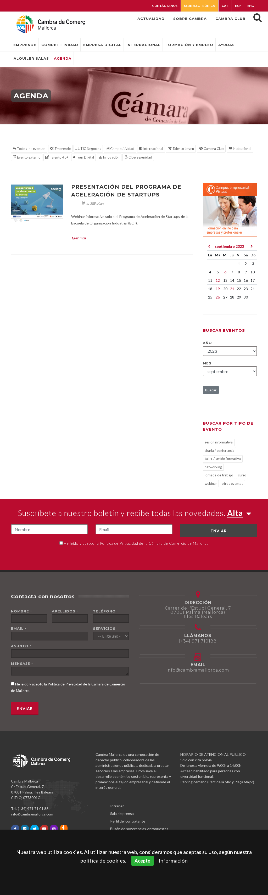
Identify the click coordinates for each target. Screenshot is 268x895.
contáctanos (164, 6)
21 (232, 288)
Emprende (62, 149)
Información (173, 860)
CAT (225, 6)
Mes (207, 363)
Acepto (142, 861)
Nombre (21, 611)
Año (207, 343)
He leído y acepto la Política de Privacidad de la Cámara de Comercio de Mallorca (136, 543)
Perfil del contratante (127, 821)
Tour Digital (84, 157)
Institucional (241, 149)
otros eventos (232, 483)
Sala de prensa (122, 813)
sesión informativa (219, 442)
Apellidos (65, 611)
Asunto (21, 646)
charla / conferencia (219, 450)
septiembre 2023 (229, 246)
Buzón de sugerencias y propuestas (139, 828)
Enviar (219, 530)
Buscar (210, 390)
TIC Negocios (90, 149)
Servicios (104, 628)
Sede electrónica (199, 6)
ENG (250, 6)
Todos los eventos (30, 149)
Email (18, 628)
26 (218, 297)
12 (218, 280)
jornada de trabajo (219, 475)
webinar (211, 483)
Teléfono (104, 611)
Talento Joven (183, 149)
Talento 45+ (58, 157)
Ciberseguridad (140, 157)
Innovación (111, 157)
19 (218, 288)
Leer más (79, 238)
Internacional (152, 149)
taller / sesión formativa (223, 459)
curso (242, 475)
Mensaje (22, 663)
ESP (238, 6)
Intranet (117, 806)
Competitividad (121, 149)
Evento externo (28, 157)
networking (213, 467)
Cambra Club (213, 149)
